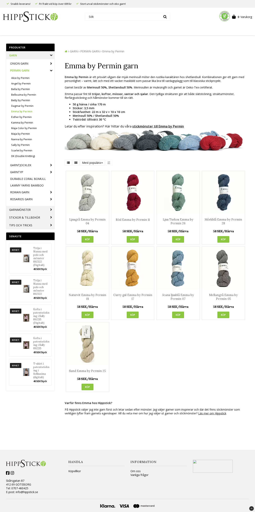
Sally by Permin (20, 145)
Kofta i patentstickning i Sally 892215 (41, 343)
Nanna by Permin (21, 139)
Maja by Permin (20, 133)
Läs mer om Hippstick (212, 413)
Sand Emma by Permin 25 (87, 371)
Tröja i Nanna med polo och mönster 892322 (40, 287)
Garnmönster (20, 210)
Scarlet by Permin (21, 150)
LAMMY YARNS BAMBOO (27, 185)
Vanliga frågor (139, 475)
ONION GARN (19, 63)
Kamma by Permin (22, 122)
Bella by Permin (20, 89)
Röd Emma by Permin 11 (133, 220)
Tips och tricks (20, 225)
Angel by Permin (21, 83)
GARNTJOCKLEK (20, 165)
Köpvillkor (74, 471)
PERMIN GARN (19, 70)
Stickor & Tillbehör (24, 217)
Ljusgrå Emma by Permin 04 (87, 221)
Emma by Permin (21, 111)
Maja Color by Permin (24, 128)
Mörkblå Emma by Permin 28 (223, 221)
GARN (13, 55)
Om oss (135, 471)
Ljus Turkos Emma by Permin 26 (178, 221)
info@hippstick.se (27, 492)
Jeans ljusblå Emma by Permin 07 (178, 297)
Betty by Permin (20, 100)
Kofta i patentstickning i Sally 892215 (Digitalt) (41, 316)
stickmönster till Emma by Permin (158, 126)
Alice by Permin (20, 78)
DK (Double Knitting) (23, 156)
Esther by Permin (21, 117)
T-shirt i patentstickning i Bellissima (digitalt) (41, 370)
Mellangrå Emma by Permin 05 (223, 297)
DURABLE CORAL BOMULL (28, 179)
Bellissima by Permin (23, 94)
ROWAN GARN (19, 192)
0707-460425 (19, 488)
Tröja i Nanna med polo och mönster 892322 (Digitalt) (40, 256)
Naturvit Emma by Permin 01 (87, 297)
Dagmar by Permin (22, 106)
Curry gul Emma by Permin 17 (132, 297)
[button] (242, 17)
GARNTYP (16, 172)
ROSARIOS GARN (21, 199)
